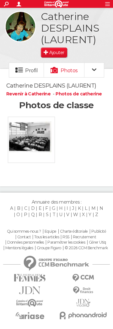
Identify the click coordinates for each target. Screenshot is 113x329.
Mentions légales (19, 248)
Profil (31, 70)
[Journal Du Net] (29, 290)
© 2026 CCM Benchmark (86, 248)
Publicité (98, 231)
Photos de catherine (79, 94)
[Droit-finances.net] (83, 290)
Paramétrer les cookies (66, 242)
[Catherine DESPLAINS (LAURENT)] (20, 26)
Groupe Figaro (49, 248)
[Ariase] (29, 315)
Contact (24, 237)
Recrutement (84, 237)
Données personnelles (25, 242)
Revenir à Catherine (29, 94)
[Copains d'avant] (29, 303)
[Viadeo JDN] (83, 303)
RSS (65, 237)
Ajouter (56, 52)
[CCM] (83, 278)
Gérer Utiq (97, 242)
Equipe (50, 231)
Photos (69, 70)
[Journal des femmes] (29, 278)
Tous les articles (46, 237)
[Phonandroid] (83, 315)
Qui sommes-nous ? (24, 231)
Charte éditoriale (74, 231)
